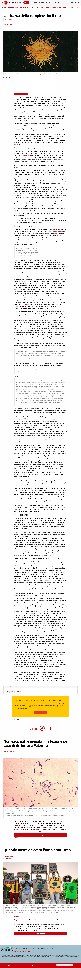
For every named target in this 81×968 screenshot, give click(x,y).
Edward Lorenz (27, 155)
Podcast (20, 7)
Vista (5, 20)
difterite (18, 825)
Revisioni (10, 19)
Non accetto (59, 964)
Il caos (27, 103)
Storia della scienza (23, 93)
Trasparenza (27, 951)
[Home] (13, 3)
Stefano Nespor (9, 856)
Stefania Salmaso (10, 752)
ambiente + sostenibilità (57, 7)
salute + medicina (47, 7)
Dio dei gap (23, 304)
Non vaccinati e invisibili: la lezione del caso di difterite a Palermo (35, 743)
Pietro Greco (8, 25)
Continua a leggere (40, 835)
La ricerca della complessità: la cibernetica (12, 691)
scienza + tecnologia (75, 7)
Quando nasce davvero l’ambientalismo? (37, 849)
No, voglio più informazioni (14, 967)
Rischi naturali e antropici (37, 7)
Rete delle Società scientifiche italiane (10, 7)
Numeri (16, 93)
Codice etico (22, 951)
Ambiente (16, 916)
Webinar (25, 7)
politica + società (66, 7)
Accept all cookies (68, 964)
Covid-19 (29, 7)
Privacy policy (16, 951)
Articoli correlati (8, 687)
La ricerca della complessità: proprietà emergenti (14, 692)
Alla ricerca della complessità (10, 690)
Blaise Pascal (57, 231)
